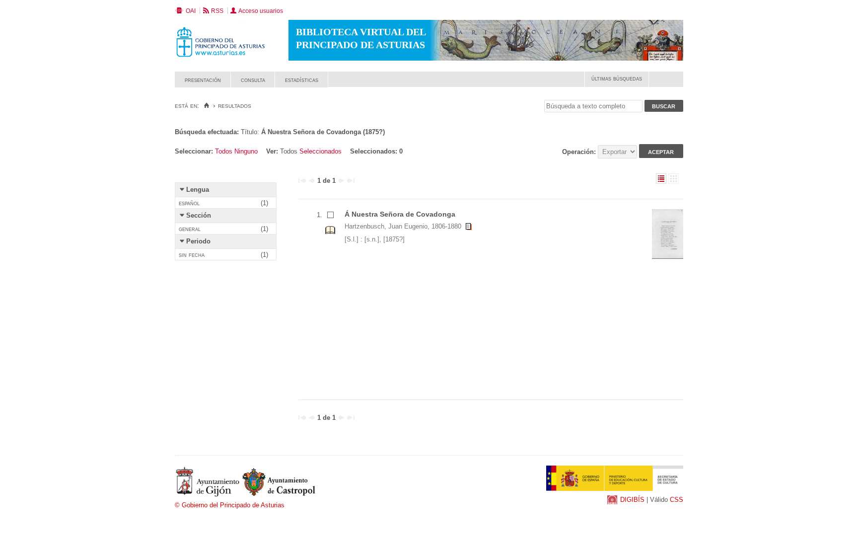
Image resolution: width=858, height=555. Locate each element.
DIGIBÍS (632, 499)
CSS (676, 499)
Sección (198, 215)
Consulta (253, 79)
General (190, 229)
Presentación (203, 79)
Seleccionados (320, 151)
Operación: (580, 152)
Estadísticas (301, 79)
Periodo (198, 241)
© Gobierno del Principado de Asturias (230, 505)
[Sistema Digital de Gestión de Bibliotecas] (666, 84)
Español (189, 203)
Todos (223, 151)
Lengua (197, 189)
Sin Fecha (192, 254)
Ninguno (246, 151)
